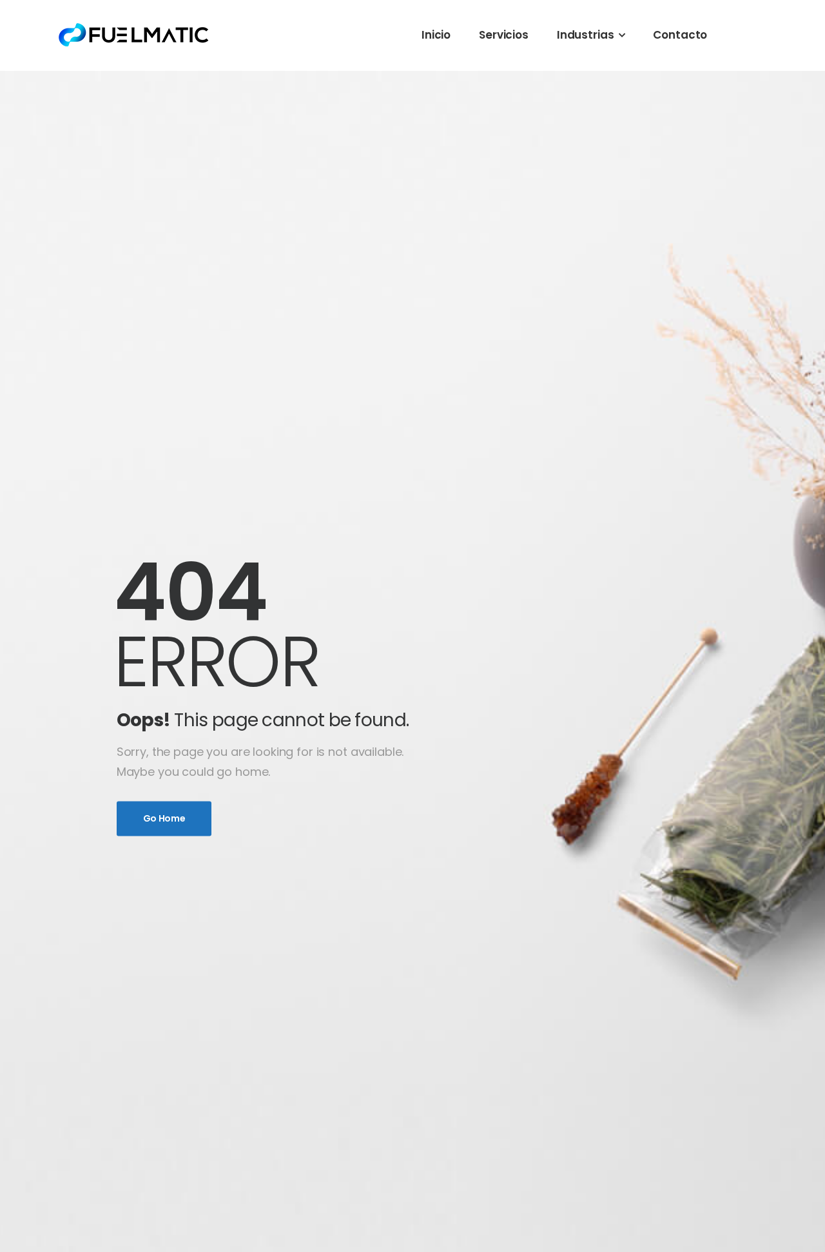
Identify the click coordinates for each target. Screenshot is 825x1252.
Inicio (436, 35)
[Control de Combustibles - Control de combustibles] (134, 35)
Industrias (585, 35)
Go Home (164, 819)
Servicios (504, 35)
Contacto (680, 35)
